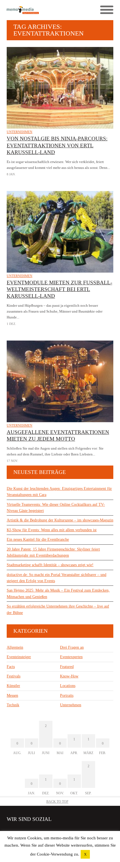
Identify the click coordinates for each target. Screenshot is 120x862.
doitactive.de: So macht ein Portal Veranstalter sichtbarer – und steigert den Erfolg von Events (56, 578)
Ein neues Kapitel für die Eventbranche (38, 539)
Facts (11, 667)
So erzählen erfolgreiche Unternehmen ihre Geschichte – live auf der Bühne (58, 609)
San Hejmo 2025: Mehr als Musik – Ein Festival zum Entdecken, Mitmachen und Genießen (58, 593)
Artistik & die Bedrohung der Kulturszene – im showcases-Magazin (60, 520)
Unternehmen (19, 132)
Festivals (13, 676)
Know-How (69, 676)
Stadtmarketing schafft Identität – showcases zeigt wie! (50, 565)
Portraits (66, 695)
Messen (12, 695)
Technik (13, 705)
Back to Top (57, 802)
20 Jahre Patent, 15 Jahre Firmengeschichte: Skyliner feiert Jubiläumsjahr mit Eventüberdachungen (53, 552)
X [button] (85, 854)
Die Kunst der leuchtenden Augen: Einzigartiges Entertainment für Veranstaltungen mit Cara (59, 492)
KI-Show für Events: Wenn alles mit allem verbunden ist (52, 530)
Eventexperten (71, 657)
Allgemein (15, 647)
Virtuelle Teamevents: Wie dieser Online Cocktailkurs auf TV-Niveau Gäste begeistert (56, 507)
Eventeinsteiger (19, 657)
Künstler (13, 686)
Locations (67, 686)
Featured (67, 667)
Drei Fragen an (72, 647)
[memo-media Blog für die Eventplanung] (33, 10)
